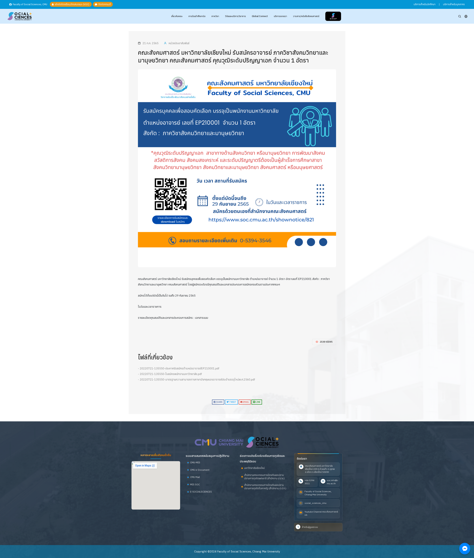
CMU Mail (195, 477)
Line (257, 402)
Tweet (232, 402)
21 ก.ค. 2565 (150, 43)
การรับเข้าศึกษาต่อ (197, 16)
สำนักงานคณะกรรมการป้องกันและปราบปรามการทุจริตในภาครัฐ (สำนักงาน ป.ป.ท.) (265, 486)
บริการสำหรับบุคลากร (454, 4)
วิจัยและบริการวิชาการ (235, 16)
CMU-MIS (195, 462)
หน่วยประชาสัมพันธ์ (178, 43)
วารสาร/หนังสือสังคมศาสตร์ (306, 16)
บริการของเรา (280, 16)
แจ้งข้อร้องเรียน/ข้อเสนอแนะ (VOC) (72, 4)
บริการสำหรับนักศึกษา (424, 4)
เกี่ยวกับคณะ (177, 16)
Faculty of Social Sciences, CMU (30, 4)
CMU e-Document (199, 469)
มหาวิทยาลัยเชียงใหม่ (254, 468)
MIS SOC (195, 484)
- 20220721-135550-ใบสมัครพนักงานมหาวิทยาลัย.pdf (170, 374)
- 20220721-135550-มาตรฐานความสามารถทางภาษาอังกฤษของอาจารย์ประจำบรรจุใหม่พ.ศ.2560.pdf (196, 379)
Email (245, 402)
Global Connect (260, 16)
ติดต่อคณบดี (104, 4)
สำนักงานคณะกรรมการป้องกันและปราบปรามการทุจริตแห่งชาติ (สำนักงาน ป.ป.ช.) (264, 477)
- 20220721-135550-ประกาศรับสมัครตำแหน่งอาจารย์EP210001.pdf (178, 368)
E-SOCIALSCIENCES (201, 491)
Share (219, 402)
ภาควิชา (215, 16)
